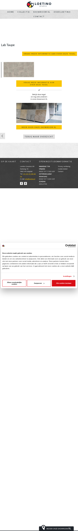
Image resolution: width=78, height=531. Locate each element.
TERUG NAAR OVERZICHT (39, 137)
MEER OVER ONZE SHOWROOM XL (39, 127)
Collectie (23, 12)
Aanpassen (38, 283)
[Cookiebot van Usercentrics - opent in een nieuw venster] (67, 245)
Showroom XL (41, 12)
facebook (21, 183)
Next (60, 113)
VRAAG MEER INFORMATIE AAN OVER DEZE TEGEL (49, 54)
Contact (39, 16)
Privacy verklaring (64, 166)
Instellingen (67, 276)
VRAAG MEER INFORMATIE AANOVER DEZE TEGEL (39, 83)
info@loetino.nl (30, 179)
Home (10, 12)
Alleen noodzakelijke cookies (14, 283)
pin (25, 183)
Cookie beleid (62, 169)
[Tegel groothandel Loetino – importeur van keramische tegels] (39, 5)
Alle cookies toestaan (63, 283)
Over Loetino (62, 12)
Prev (17, 113)
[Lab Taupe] (19, 76)
